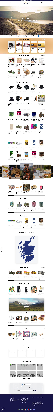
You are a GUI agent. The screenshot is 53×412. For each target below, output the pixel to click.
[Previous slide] (1, 171)
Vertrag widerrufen (12, 401)
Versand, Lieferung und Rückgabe (13, 397)
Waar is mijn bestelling (12, 398)
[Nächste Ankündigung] (43, 0)
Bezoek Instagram (26, 378)
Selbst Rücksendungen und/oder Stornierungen (15, 399)
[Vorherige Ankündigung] (10, 0)
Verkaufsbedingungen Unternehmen (25, 398)
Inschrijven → (34, 390)
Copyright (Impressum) (23, 400)
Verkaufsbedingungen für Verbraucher (25, 397)
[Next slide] (51, 171)
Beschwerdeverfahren (23, 403)
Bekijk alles (42, 39)
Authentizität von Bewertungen (24, 399)
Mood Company (27, 410)
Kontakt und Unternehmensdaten (13, 400)
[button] (10, 2)
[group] (11, 189)
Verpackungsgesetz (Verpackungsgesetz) (25, 402)
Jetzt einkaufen (15, 177)
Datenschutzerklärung (23, 401)
